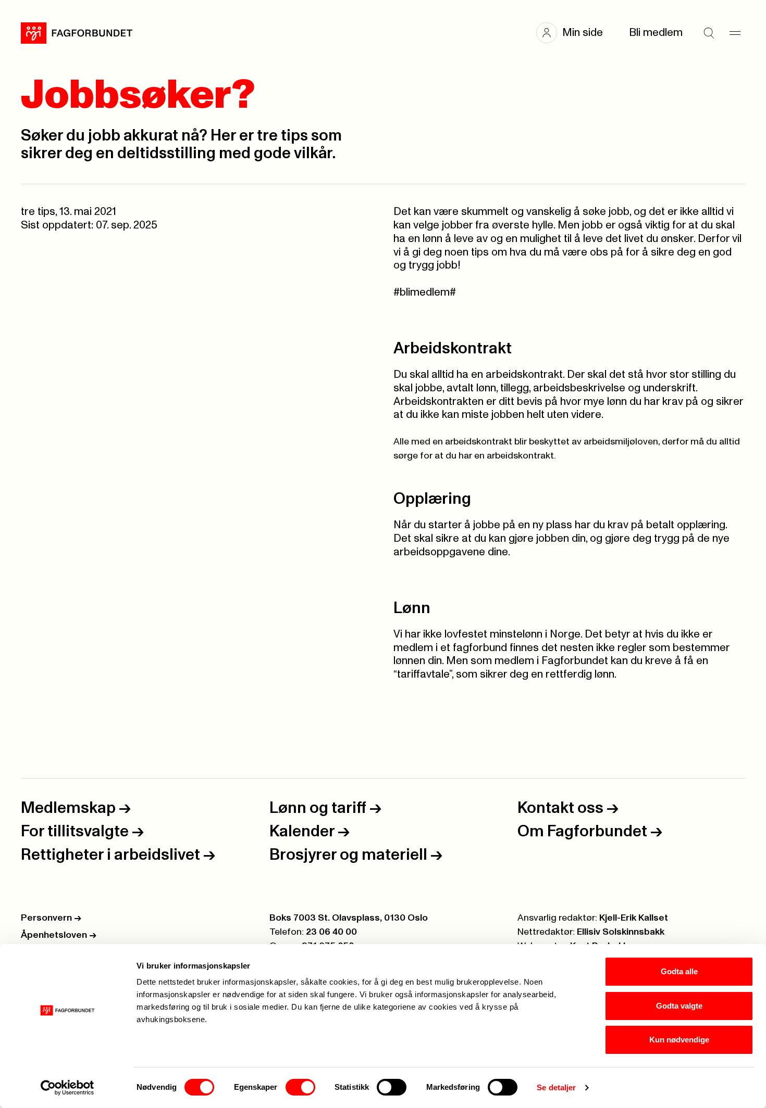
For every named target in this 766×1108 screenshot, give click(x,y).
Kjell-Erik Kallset (633, 918)
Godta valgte (679, 1005)
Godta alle (679, 971)
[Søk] (708, 32)
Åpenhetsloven (58, 935)
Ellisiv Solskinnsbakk (620, 932)
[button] (574, 32)
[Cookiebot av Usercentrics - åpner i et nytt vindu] (67, 1088)
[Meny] (734, 32)
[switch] (300, 1087)
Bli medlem (656, 32)
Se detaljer (556, 1087)
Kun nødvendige (679, 1039)
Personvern (51, 918)
